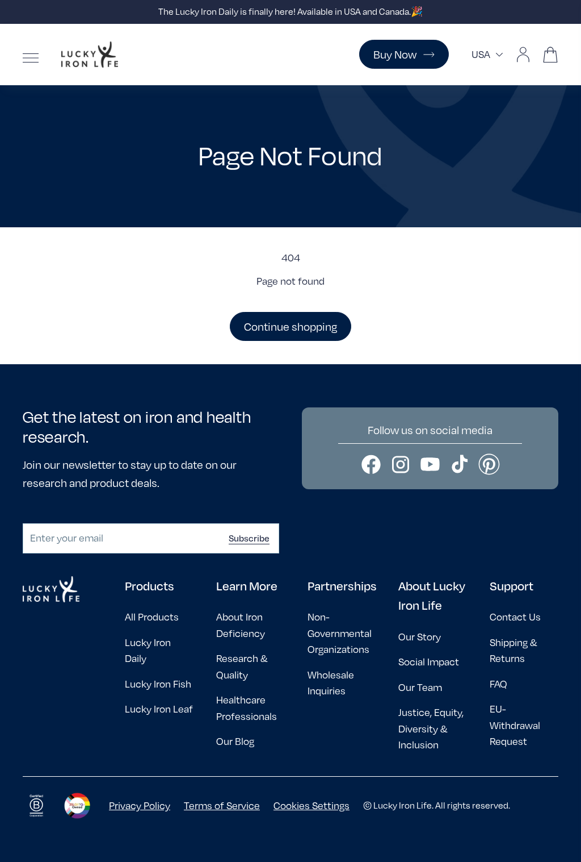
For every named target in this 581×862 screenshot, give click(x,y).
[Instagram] (400, 464)
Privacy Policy (139, 805)
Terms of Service (222, 805)
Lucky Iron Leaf (159, 709)
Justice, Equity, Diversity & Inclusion (431, 728)
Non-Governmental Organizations (340, 633)
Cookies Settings (311, 805)
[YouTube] (430, 464)
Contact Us (515, 617)
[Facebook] (371, 464)
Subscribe (249, 538)
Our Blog (235, 741)
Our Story (419, 637)
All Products (152, 617)
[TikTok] (459, 464)
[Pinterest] (489, 464)
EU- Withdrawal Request (515, 725)
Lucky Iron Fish (158, 684)
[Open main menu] (31, 58)
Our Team (420, 687)
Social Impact (428, 662)
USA (480, 54)
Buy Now (394, 54)
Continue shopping (290, 326)
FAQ (498, 684)
